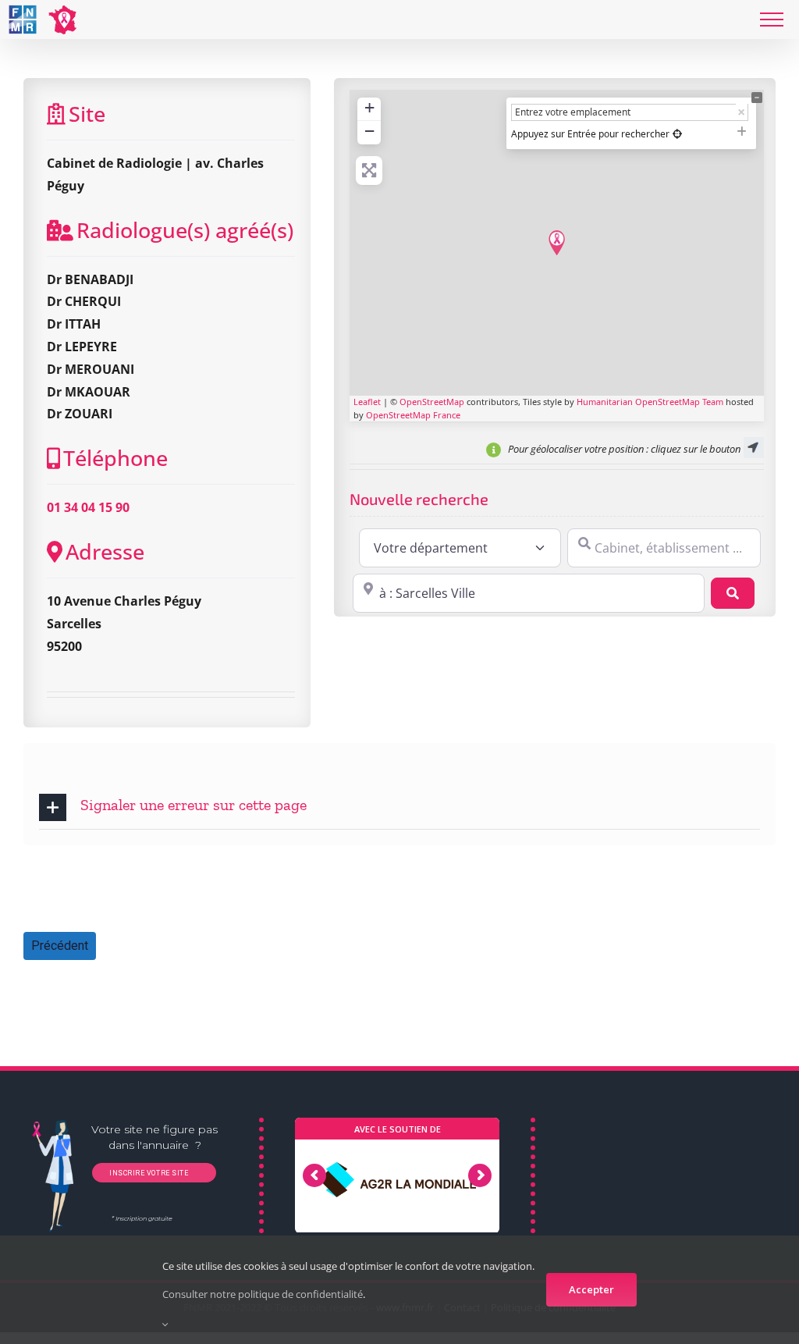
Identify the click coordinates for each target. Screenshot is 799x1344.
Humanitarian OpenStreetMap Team (650, 401)
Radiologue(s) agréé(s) (184, 229)
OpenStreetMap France (413, 415)
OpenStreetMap (432, 401)
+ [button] (369, 107)
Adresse (105, 551)
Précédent (59, 945)
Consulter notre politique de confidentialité (262, 1294)
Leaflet (367, 401)
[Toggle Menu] (772, 19)
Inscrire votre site (147, 1174)
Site (87, 113)
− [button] (369, 130)
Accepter (591, 1289)
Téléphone (115, 457)
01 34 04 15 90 (88, 507)
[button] (399, 807)
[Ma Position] (677, 133)
